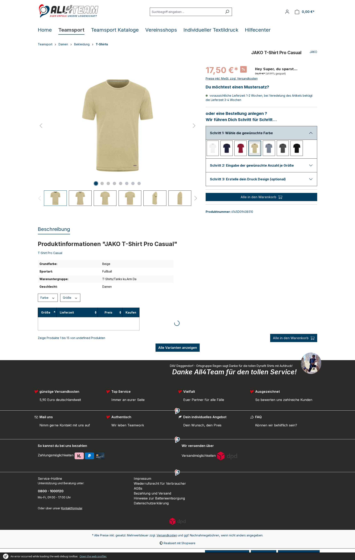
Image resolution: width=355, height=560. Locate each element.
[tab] (54, 229)
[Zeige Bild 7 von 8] (133, 183)
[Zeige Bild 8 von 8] (139, 183)
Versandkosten (167, 535)
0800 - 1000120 (50, 491)
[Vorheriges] (41, 125)
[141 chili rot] (240, 148)
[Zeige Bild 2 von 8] (102, 183)
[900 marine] (226, 148)
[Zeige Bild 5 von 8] (120, 183)
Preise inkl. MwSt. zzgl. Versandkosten (232, 78)
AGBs (138, 488)
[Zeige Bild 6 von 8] (126, 183)
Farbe (44, 297)
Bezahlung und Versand (152, 493)
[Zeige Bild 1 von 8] (96, 183)
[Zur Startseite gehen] (68, 11)
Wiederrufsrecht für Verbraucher (160, 483)
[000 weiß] (213, 148)
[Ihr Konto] (287, 12)
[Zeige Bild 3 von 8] (108, 183)
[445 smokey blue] (269, 148)
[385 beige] (254, 148)
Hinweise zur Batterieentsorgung (159, 498)
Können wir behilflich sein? (276, 425)
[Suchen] (227, 12)
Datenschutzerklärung (151, 503)
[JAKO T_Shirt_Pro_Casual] (117, 125)
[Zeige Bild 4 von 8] (114, 183)
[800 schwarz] (296, 148)
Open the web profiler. (93, 556)
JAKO (313, 52)
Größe (67, 297)
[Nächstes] (194, 125)
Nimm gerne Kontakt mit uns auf (64, 425)
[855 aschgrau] (283, 148)
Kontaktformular (71, 508)
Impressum (142, 478)
